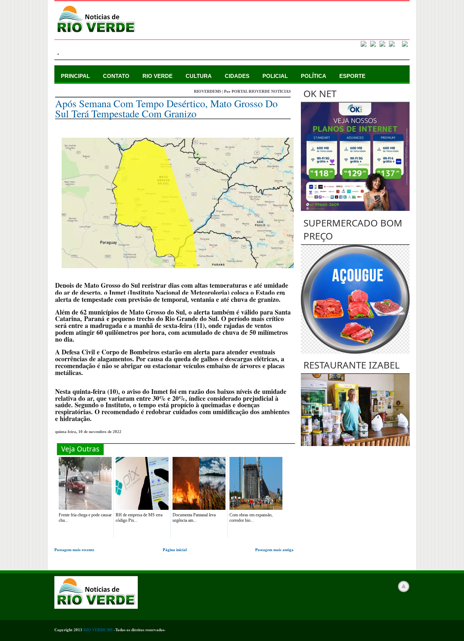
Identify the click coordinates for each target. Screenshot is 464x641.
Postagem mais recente (74, 550)
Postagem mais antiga (274, 550)
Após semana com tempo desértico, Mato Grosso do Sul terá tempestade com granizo (166, 108)
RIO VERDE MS (98, 630)
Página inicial (175, 550)
